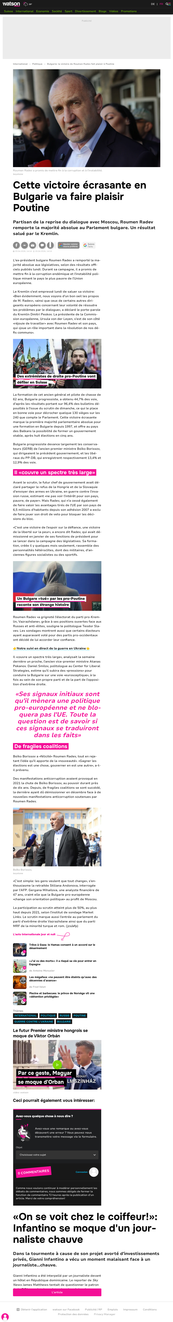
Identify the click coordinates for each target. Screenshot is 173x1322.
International (24, 11)
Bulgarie (64, 1021)
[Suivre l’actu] (89, 245)
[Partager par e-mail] (32, 245)
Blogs (102, 11)
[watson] (11, 4)
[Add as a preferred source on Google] (69, 245)
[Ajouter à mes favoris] (50, 245)
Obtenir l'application (34, 1309)
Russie (64, 1015)
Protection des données (73, 1314)
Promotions (129, 11)
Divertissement (85, 11)
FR (161, 4)
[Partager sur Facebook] (16, 245)
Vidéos (113, 11)
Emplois (113, 1309)
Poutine (79, 1015)
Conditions (150, 1309)
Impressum (130, 1309)
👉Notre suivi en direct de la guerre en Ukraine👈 (51, 648)
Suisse (8, 11)
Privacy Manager (104, 1314)
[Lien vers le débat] (42, 245)
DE (153, 4)
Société (57, 11)
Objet (19, 1147)
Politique (37, 64)
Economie (42, 11)
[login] (5, 1317)
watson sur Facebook (66, 1309)
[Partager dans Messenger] (24, 245)
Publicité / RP (93, 1309)
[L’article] (86, 1253)
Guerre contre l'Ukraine (33, 1021)
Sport (68, 11)
